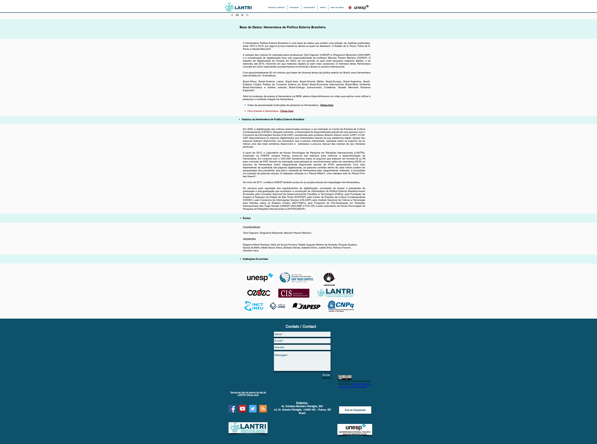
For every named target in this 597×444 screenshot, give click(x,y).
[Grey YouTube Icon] (237, 15)
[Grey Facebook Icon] (232, 15)
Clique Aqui (326, 105)
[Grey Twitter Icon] (242, 15)
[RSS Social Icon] (263, 408)
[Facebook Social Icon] (232, 408)
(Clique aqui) (248, 393)
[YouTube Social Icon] (242, 408)
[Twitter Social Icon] (253, 408)
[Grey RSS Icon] (247, 15)
